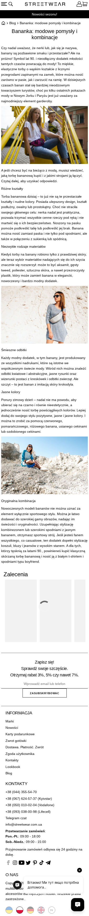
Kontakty (12, 760)
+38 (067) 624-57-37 (21, 798)
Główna (3, 23)
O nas (11, 874)
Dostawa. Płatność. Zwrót (24, 747)
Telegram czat (16, 818)
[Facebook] (8, 863)
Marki (9, 721)
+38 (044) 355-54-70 (21, 792)
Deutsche (30, 910)
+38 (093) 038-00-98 (21, 812)
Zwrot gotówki (15, 741)
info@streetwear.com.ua (23, 824)
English (41, 910)
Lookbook (12, 767)
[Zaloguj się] (79, 4)
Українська (9, 910)
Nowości (11, 728)
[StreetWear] (45, 4)
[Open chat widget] (77, 904)
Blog (12, 23)
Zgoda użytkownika (19, 754)
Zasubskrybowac (44, 693)
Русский (51, 910)
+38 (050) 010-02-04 (21, 805)
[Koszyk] (85, 4)
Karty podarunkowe (20, 734)
